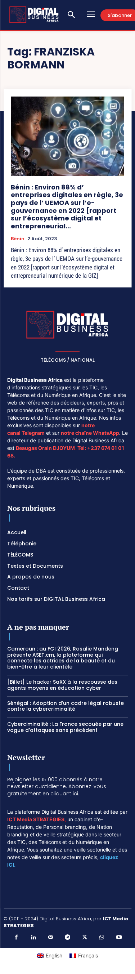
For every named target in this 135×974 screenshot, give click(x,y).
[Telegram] (68, 937)
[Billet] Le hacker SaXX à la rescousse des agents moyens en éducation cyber (62, 685)
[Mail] (50, 937)
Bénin (17, 239)
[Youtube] (119, 937)
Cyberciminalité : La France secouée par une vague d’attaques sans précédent (65, 727)
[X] (84, 937)
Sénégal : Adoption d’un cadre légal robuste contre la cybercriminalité (65, 706)
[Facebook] (16, 937)
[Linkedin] (33, 937)
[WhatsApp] (102, 937)
